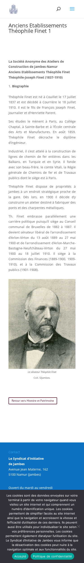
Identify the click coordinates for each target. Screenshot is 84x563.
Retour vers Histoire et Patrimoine (33, 400)
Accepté (20, 556)
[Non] (78, 526)
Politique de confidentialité (52, 556)
